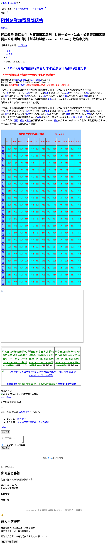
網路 (88, 93)
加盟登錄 (21, 384)
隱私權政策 (69, 510)
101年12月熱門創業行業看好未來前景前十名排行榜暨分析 (47, 68)
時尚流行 (21, 419)
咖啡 (64, 96)
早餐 (27, 96)
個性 (7, 96)
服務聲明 (79, 510)
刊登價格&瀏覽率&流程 (66, 384)
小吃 (7, 93)
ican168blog (6, 397)
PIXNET (34, 510)
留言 (28, 412)
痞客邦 (22, 412)
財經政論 (22, 45)
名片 (8, 57)
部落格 (9, 54)
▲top (3, 427)
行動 (67, 93)
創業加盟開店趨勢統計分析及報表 (33, 422)
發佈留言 (5, 448)
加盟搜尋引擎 (12, 384)
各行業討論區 (36, 80)
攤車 (46, 93)
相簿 (8, 51)
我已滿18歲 (6, 542)
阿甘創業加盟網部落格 (22, 20)
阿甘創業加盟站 (20, 80)
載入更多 (5, 432)
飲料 (28, 93)
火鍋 (44, 96)
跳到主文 (5, 28)
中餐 (86, 96)
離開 (15, 542)
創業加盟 (21, 85)
